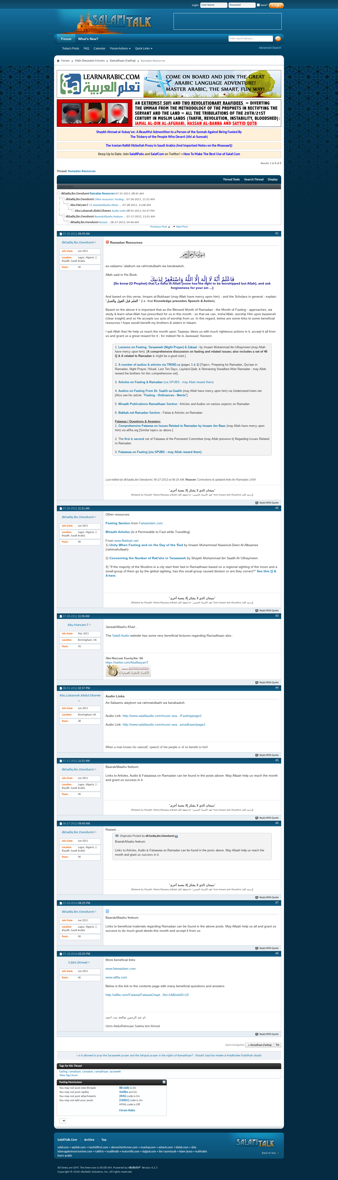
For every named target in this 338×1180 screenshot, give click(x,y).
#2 (277, 508)
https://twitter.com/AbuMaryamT (127, 662)
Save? (263, 5)
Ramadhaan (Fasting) (123, 60)
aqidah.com (79, 1147)
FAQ (86, 48)
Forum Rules (127, 1110)
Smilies (123, 1092)
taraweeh (115, 1071)
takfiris (99, 1151)
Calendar (99, 48)
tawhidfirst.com (98, 1147)
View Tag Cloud (68, 1075)
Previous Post (158, 226)
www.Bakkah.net (126, 540)
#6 (277, 823)
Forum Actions (119, 48)
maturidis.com (131, 1151)
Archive (89, 1140)
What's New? (88, 39)
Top (277, 1045)
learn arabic (64, 1155)
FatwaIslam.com (151, 523)
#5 (277, 760)
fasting (63, 1071)
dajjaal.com (149, 1151)
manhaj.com (148, 1147)
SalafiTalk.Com (67, 1140)
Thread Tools (231, 179)
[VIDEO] (124, 1100)
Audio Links (119, 210)
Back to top (269, 1152)
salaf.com (63, 1147)
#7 (277, 902)
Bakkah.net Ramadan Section (139, 412)
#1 (277, 233)
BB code (124, 1087)
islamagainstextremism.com (74, 1151)
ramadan (87, 1071)
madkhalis (112, 1151)
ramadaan (75, 1071)
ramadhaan (101, 1071)
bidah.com (182, 1147)
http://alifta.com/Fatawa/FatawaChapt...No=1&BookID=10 (147, 995)
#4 (277, 687)
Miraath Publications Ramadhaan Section (147, 404)
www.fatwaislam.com (121, 968)
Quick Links (142, 48)
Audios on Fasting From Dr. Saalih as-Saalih (150, 391)
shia (193, 1147)
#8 (277, 953)
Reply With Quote (269, 503)
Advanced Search (270, 47)
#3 (277, 615)
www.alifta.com (116, 977)
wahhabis (201, 1151)
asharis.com (165, 1147)
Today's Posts (70, 48)
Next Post (182, 226)
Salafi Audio (120, 635)
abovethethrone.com (124, 1147)
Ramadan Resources (82, 171)
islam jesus (185, 1151)
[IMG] (122, 1096)
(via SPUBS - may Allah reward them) (166, 382)
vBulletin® (134, 1167)
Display (273, 179)
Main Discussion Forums (90, 60)
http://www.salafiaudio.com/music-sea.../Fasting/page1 (162, 716)
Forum (66, 39)
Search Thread (254, 179)
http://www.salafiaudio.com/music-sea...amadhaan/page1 (164, 724)
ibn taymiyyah (167, 1151)
